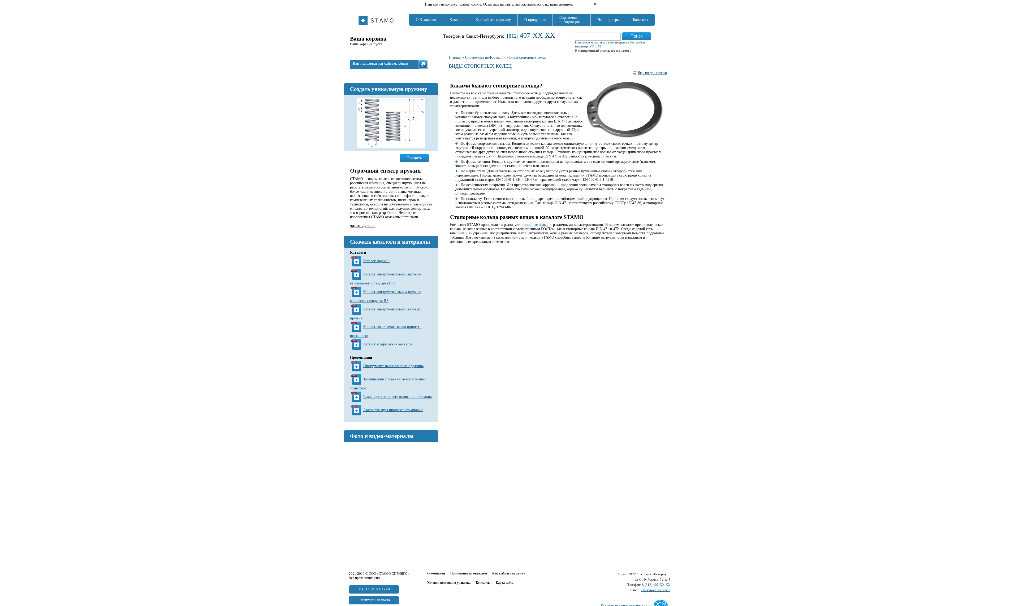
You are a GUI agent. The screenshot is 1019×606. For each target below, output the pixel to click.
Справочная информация (569, 20)
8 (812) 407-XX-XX (656, 585)
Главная (455, 57)
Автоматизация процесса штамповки (393, 410)
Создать (414, 157)
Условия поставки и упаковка (448, 583)
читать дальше (362, 225)
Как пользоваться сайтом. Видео (380, 63)
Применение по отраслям (468, 573)
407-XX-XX (537, 35)
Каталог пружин (376, 261)
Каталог (456, 20)
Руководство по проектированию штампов (397, 397)
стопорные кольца (535, 225)
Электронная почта (655, 590)
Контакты (640, 20)
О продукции (535, 20)
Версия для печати (652, 73)
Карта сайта (504, 583)
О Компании (426, 20)
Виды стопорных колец (527, 57)
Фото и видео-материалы (381, 436)
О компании (436, 573)
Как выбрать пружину (493, 20)
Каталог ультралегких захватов (387, 344)
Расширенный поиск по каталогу (603, 50)
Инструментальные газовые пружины (393, 366)
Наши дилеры (608, 20)
